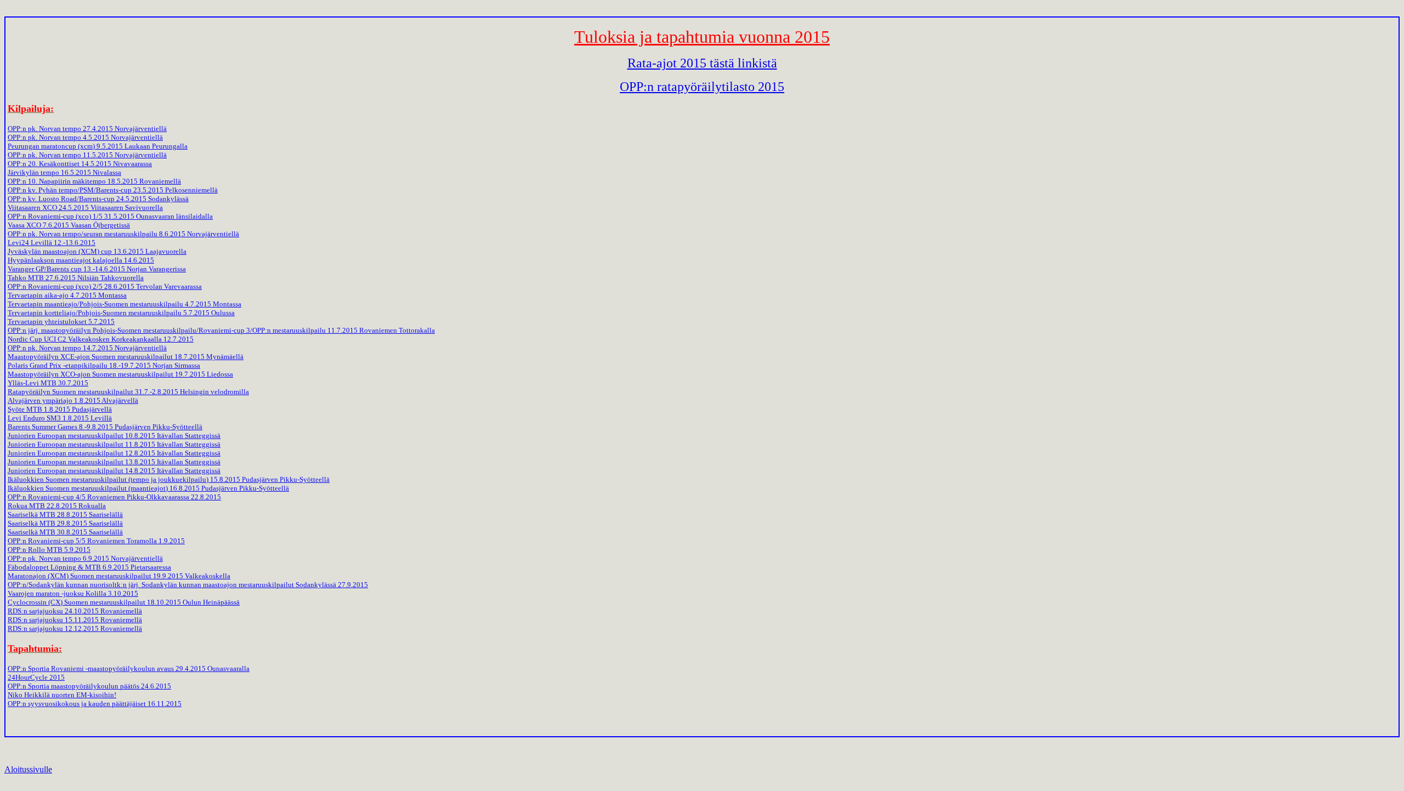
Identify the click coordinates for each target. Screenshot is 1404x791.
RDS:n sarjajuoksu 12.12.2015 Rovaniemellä (75, 628)
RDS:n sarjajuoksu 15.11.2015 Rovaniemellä (75, 620)
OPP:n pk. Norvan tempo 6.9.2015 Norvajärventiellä (85, 558)
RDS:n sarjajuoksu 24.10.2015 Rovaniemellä (75, 611)
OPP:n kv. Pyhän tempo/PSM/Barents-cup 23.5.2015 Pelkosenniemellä (113, 190)
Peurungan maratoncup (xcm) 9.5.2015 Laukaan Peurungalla (98, 146)
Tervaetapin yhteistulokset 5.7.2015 (61, 321)
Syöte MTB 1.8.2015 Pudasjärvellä (60, 409)
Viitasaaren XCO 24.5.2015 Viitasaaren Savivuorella (85, 207)
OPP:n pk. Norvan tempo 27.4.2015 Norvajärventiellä (87, 128)
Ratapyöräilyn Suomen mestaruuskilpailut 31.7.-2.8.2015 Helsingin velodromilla (128, 392)
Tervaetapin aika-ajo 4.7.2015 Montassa (67, 295)
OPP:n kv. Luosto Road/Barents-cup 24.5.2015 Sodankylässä (98, 199)
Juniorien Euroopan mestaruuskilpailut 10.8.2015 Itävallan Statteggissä (114, 435)
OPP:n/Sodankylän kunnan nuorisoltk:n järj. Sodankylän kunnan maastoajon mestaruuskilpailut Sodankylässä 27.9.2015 (188, 585)
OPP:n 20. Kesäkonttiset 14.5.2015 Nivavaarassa (80, 164)
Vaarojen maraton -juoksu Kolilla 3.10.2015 (73, 593)
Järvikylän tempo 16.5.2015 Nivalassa (64, 172)
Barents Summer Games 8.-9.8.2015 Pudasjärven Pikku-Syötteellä (105, 427)
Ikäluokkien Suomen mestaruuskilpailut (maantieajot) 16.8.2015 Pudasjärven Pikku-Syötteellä (148, 488)
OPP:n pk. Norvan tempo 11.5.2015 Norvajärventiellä (87, 155)
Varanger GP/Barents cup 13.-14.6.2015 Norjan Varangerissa (97, 269)
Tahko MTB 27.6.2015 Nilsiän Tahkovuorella (76, 278)
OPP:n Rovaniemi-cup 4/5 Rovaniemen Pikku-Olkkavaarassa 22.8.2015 (114, 497)
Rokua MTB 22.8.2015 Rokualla (57, 506)
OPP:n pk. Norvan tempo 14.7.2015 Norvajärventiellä (87, 348)
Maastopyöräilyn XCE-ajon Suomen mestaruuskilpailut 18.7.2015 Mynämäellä (126, 356)
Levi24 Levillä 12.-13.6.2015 (51, 242)
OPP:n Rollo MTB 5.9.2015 (49, 549)
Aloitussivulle (28, 769)
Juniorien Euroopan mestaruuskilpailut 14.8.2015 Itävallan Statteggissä (114, 470)
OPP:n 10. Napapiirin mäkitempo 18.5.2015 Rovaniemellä (94, 181)
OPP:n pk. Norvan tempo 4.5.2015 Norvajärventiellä (85, 137)
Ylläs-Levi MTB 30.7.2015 (48, 383)
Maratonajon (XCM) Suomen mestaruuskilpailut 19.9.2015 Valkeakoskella (119, 576)
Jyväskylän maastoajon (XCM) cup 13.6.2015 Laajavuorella (97, 251)
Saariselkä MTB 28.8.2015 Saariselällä (65, 514)
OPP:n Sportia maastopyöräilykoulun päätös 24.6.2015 (89, 686)
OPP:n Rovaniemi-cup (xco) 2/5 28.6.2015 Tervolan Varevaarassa (105, 286)
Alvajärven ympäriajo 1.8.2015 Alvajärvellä (73, 400)
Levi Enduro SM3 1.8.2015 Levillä (60, 418)
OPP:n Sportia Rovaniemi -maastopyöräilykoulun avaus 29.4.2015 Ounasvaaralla (129, 668)
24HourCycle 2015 (36, 677)
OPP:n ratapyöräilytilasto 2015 (702, 86)
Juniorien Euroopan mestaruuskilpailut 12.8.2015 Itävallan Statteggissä (114, 453)
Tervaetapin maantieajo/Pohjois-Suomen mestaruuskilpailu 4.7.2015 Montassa (124, 304)
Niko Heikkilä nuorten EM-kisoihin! (62, 695)
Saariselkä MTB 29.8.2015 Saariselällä (65, 523)
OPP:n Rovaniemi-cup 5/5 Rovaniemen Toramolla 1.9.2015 (96, 541)
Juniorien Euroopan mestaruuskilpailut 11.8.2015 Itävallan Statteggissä (114, 444)
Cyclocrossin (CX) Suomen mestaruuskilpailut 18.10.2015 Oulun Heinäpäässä (124, 602)
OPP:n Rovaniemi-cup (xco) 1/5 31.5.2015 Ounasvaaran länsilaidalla (110, 216)
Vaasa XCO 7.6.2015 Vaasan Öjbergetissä (69, 225)
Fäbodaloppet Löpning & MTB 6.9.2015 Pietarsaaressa (89, 567)
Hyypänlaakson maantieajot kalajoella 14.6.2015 (81, 260)
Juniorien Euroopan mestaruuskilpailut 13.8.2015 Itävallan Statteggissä (114, 462)
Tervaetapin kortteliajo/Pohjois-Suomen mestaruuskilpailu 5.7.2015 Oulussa (121, 313)
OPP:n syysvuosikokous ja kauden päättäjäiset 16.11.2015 (95, 703)
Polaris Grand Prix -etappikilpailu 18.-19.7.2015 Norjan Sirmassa (104, 365)
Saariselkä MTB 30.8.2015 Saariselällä (65, 532)
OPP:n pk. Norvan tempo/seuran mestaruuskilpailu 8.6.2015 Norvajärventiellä (123, 234)
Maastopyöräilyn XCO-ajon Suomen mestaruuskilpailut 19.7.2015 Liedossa (120, 374)
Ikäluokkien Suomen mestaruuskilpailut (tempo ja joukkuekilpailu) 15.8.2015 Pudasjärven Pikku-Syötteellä (169, 479)
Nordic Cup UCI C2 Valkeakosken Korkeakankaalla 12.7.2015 (101, 339)
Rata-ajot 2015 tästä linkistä (702, 63)
